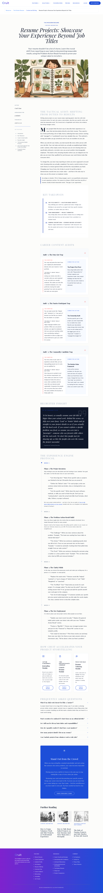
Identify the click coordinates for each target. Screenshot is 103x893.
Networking (37, 874)
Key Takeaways (21, 135)
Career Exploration (39, 859)
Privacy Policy (77, 862)
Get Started (95, 3)
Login (85, 3)
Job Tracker (37, 878)
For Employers (57, 3)
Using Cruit (57, 870)
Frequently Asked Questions (21, 150)
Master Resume (38, 857)
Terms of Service (77, 864)
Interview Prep (38, 869)
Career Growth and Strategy (61, 857)
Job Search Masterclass (59, 862)
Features (35, 3)
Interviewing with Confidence (61, 859)
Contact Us (76, 859)
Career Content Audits (23, 137)
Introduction (20, 133)
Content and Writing (31, 10)
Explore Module (48, 687)
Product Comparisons (59, 873)
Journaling (37, 876)
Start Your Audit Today (64, 793)
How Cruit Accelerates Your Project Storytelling (24, 146)
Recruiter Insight (21, 140)
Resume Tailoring (39, 866)
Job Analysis (38, 864)
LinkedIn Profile (38, 862)
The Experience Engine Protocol (22, 143)
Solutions (45, 3)
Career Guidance (39, 871)
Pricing (67, 3)
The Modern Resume (18, 10)
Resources (76, 3)
